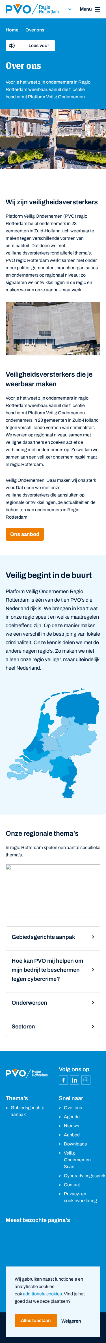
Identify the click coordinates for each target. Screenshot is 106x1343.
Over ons (73, 1107)
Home (12, 29)
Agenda (72, 1116)
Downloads (75, 1144)
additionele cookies (42, 1293)
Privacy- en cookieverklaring (80, 1197)
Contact (72, 1184)
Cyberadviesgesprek (82, 1175)
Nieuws (71, 1125)
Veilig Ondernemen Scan (77, 1160)
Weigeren (71, 1321)
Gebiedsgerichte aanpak (27, 1111)
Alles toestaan (36, 1320)
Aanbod (72, 1134)
